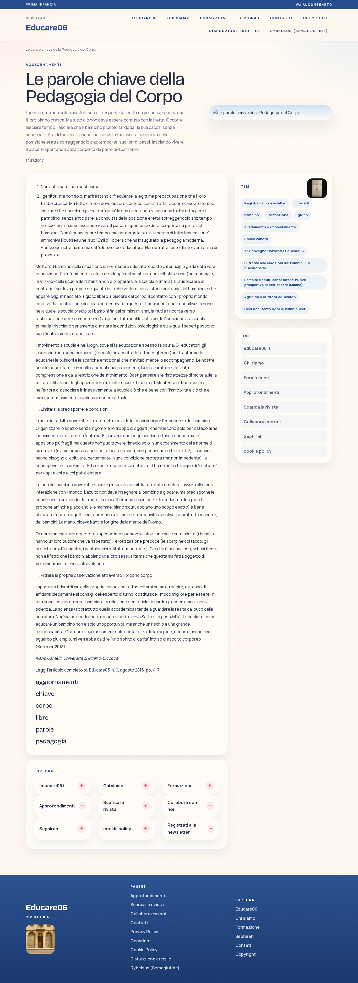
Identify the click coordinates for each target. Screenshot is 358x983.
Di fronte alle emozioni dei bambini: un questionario (277, 265)
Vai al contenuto (314, 5)
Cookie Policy (144, 950)
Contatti (281, 17)
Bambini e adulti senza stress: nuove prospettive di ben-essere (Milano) (275, 282)
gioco (303, 215)
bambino (251, 215)
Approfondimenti (261, 392)
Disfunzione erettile (234, 30)
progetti (302, 203)
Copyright (315, 17)
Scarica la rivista (261, 407)
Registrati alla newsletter (265, 203)
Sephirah (249, 17)
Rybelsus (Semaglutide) (299, 30)
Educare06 (144, 17)
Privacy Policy (144, 931)
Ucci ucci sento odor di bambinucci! (275, 308)
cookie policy (258, 451)
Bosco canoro (256, 238)
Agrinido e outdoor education (270, 296)
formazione (278, 215)
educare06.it (257, 348)
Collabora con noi (262, 422)
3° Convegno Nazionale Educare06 (274, 251)
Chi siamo (178, 17)
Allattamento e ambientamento (270, 227)
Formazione (214, 17)
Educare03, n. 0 (103, 670)
